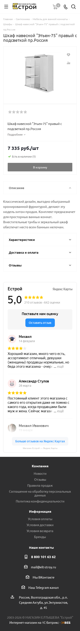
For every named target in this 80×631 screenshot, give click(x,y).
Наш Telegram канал (43, 587)
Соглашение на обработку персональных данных (40, 493)
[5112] (40, 73)
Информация (40, 511)
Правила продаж (40, 485)
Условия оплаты (40, 519)
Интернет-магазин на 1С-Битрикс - (40, 622)
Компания (40, 466)
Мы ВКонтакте (43, 577)
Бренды (40, 537)
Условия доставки (40, 525)
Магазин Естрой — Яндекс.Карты (40, 448)
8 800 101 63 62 (43, 556)
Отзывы (40, 479)
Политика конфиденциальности (40, 501)
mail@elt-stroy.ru (43, 567)
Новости (40, 473)
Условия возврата (40, 531)
